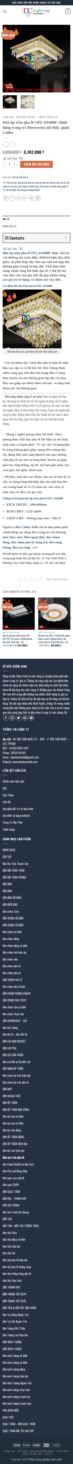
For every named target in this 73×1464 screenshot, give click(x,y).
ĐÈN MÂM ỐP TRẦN (13, 1068)
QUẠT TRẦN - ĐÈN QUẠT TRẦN (19, 1424)
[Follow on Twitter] (19, 718)
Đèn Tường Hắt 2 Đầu (14, 1328)
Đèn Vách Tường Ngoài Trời (17, 1383)
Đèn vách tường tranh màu (17, 1403)
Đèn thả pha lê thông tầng (17, 1267)
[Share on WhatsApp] (6, 198)
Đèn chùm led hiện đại (15, 952)
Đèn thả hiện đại (11, 1246)
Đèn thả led (9, 1253)
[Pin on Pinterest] (31, 198)
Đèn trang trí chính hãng (28, 186)
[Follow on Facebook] (6, 718)
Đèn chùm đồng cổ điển (15, 946)
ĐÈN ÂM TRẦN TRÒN (13, 870)
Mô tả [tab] (6, 219)
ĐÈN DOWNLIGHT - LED (15, 1021)
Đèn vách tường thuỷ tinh (16, 1390)
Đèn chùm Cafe (11, 911)
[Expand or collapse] (66, 238)
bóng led (41, 542)
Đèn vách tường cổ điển (15, 1355)
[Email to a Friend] (25, 198)
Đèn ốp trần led (42, 182)
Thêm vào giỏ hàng (36, 164)
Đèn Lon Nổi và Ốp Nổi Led (16, 1062)
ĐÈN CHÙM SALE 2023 (14, 1000)
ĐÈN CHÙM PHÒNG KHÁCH (17, 993)
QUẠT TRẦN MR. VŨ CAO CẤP (18, 1431)
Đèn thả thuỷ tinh (12, 1280)
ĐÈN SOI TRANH (11, 1205)
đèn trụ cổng (21, 547)
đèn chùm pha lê (22, 542)
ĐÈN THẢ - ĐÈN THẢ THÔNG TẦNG (21, 1226)
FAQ (5, 788)
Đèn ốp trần (12, 182)
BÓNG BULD (9, 850)
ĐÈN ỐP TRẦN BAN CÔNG (16, 1110)
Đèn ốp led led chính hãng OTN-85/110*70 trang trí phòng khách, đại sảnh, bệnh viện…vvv (18, 639)
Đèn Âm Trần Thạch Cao (15, 864)
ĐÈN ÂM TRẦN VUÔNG (14, 877)
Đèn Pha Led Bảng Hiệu (15, 1171)
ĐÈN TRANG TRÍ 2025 (14, 1301)
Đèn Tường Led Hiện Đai (15, 1335)
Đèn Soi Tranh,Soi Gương (16, 1212)
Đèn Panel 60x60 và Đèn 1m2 (18, 1164)
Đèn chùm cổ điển (12, 932)
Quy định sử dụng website (16, 815)
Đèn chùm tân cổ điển (14, 1007)
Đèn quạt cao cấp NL (13, 1178)
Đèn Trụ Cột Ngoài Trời (15, 1321)
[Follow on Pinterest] (31, 718)
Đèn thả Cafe (10, 1233)
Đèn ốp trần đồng (12, 1130)
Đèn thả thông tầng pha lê (17, 1274)
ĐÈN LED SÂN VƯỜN (13, 1055)
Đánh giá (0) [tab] (9, 226)
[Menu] (5, 11)
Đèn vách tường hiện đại (15, 1376)
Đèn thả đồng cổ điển (14, 1239)
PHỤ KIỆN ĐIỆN (11, 1410)
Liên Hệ (6, 802)
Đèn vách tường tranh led (16, 1397)
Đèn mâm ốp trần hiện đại (16, 1075)
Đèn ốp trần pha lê (48, 117)
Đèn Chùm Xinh (27, 527)
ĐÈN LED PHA (9, 1048)
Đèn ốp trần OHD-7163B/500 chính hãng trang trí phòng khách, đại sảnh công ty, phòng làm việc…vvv (54, 639)
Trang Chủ (9, 1451)
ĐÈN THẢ (7, 1219)
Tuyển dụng (9, 829)
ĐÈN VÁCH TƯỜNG (12, 1342)
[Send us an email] (25, 718)
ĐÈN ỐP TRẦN (10, 1103)
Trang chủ (8, 117)
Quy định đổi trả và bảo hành (18, 809)
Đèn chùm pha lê (12, 966)
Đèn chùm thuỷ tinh (13, 1014)
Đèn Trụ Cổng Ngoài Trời (16, 1315)
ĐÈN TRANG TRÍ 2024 (26, 117)
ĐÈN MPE (7, 1089)
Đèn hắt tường (10, 1028)
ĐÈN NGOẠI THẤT (12, 1096)
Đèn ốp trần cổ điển (13, 1116)
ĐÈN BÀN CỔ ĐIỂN (12, 898)
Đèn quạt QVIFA (11, 1185)
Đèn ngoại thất (34, 537)
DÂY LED (7, 857)
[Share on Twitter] (19, 198)
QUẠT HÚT (8, 1417)
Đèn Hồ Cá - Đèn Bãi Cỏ (15, 1034)
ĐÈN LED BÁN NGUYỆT (14, 1041)
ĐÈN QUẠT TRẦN (11, 1192)
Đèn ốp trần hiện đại (26, 182)
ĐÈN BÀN (7, 884)
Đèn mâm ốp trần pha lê (16, 1082)
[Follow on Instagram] (12, 718)
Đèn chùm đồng (11, 939)
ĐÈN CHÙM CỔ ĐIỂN (13, 918)
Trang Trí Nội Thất (13, 822)
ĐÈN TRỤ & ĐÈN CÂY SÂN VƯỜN (19, 1308)
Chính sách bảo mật (13, 781)
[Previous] (8, 58)
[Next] (64, 58)
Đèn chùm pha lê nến (14, 986)
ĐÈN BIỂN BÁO (10, 904)
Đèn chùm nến (10, 959)
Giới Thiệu (8, 795)
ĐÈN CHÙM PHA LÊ (12, 980)
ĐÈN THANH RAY (11, 1287)
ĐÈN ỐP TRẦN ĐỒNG (13, 1137)
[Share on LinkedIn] (38, 198)
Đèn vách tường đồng (14, 1369)
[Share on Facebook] (12, 198)
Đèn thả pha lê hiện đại (15, 1260)
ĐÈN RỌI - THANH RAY (14, 1198)
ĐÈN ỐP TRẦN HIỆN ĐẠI (15, 1144)
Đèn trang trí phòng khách (28, 190)
